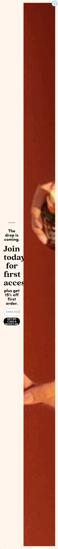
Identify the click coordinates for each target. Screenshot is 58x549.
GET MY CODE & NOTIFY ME (11, 321)
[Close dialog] (54, 3)
